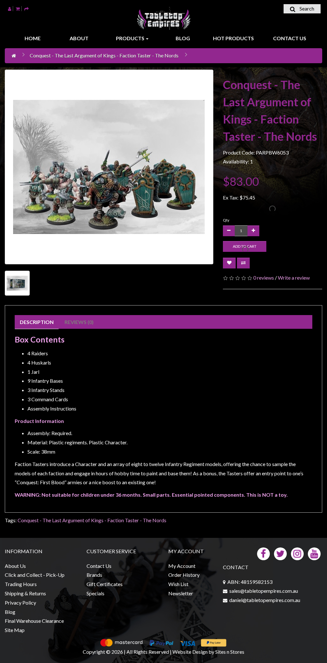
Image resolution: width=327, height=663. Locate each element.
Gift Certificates (105, 584)
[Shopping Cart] (18, 8)
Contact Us (289, 38)
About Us (15, 566)
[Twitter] (280, 553)
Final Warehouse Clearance (34, 621)
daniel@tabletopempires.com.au (264, 600)
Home (33, 38)
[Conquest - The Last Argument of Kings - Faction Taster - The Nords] (109, 167)
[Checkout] (26, 8)
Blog (183, 38)
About (79, 38)
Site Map (15, 630)
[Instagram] (297, 553)
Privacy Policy (20, 602)
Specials (95, 593)
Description (37, 322)
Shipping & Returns (25, 593)
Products (130, 38)
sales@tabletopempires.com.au (263, 591)
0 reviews (263, 278)
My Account (181, 566)
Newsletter (180, 593)
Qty (226, 220)
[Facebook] (263, 553)
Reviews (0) (79, 322)
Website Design (190, 652)
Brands (94, 575)
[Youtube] (314, 553)
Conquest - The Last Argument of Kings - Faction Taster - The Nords (104, 55)
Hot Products (233, 38)
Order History (184, 575)
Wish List (178, 584)
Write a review (294, 278)
